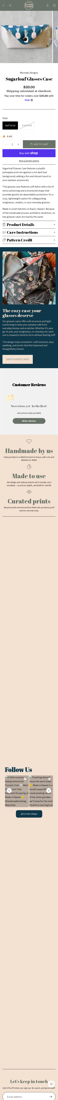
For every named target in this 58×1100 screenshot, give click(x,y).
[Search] (10, 5)
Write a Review (29, 420)
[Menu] (3, 5)
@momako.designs (29, 814)
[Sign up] (51, 1097)
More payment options (29, 160)
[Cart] (54, 5)
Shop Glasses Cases (17, 359)
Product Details (20, 224)
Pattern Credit (19, 240)
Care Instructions (22, 232)
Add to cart (41, 144)
